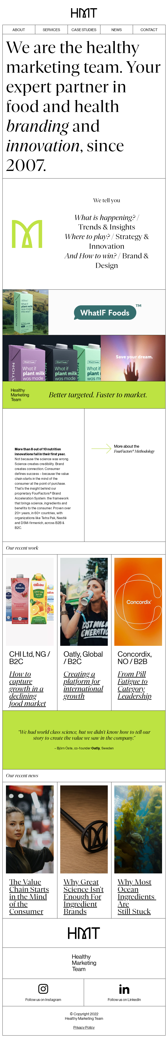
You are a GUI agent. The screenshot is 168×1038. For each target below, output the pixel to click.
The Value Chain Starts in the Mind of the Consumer (29, 897)
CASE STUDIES (84, 30)
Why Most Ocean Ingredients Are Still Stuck (137, 897)
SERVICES (51, 30)
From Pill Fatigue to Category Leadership (134, 685)
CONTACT (149, 30)
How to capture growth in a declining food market (27, 689)
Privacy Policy (84, 1027)
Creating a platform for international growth (83, 685)
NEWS (116, 30)
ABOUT (18, 30)
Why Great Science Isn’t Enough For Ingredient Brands (84, 897)
